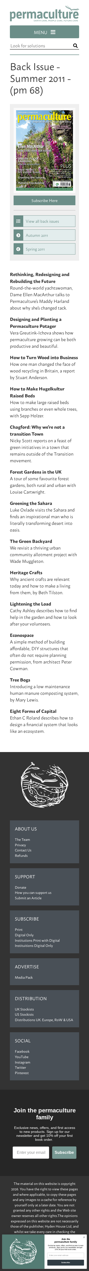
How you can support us (33, 892)
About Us (26, 828)
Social (23, 1040)
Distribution (31, 998)
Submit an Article (28, 898)
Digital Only (24, 935)
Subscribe (27, 918)
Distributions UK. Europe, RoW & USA (44, 1020)
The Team (22, 839)
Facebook (22, 1051)
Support (25, 876)
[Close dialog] (84, 1237)
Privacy (20, 845)
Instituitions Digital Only (34, 945)
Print (18, 929)
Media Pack (24, 977)
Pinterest (22, 1073)
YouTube (21, 1057)
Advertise (27, 966)
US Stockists (24, 1014)
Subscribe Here (44, 200)
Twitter (20, 1067)
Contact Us (23, 850)
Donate (20, 887)
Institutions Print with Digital (37, 940)
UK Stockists (24, 1009)
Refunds (21, 855)
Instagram (22, 1062)
